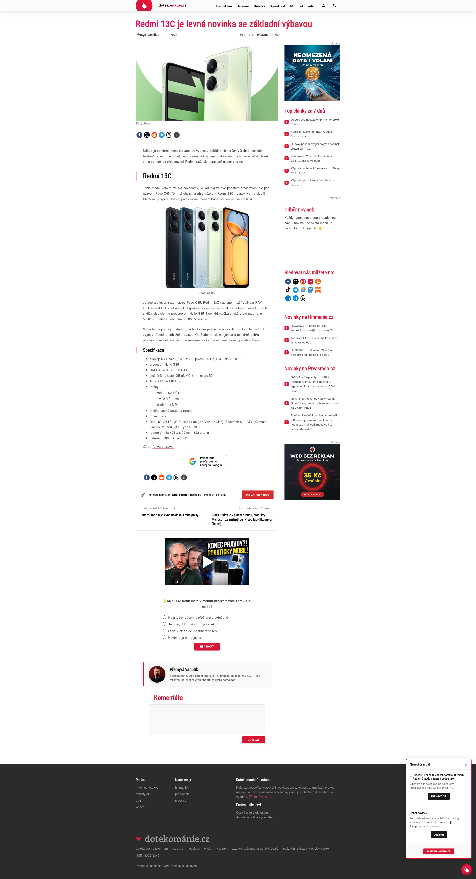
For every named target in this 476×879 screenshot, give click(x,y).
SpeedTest (277, 6)
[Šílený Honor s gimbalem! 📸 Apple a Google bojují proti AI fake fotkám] (207, 562)
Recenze (243, 6)
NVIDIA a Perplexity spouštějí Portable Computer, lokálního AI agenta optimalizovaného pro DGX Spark (313, 384)
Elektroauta (306, 6)
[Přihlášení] (323, 5)
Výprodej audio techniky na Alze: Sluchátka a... (312, 134)
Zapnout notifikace (439, 851)
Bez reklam (224, 6)
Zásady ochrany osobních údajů (255, 848)
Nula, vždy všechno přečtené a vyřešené (198, 617)
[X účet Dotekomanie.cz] (296, 282)
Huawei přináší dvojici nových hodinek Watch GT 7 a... (315, 146)
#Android (247, 35)
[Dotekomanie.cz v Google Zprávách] (303, 290)
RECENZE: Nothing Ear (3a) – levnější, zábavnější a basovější (311, 328)
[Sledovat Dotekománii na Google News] (207, 461)
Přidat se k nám (257, 494)
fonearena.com (163, 446)
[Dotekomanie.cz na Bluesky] (296, 298)
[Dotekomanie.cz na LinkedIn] (288, 298)
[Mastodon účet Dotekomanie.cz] (310, 290)
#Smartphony (267, 35)
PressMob (182, 793)
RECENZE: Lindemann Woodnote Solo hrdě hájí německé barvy (312, 352)
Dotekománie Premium (152, 848)
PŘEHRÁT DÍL (439, 796)
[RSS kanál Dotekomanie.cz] (318, 282)
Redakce (194, 848)
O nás (208, 848)
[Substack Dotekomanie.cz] (318, 290)
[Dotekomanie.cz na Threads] (303, 298)
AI (291, 6)
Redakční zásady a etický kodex (306, 848)
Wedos (140, 806)
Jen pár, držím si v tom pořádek (191, 624)
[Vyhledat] (334, 5)
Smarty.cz (143, 793)
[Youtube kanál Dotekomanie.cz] (310, 282)
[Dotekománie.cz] (161, 6)
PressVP (180, 800)
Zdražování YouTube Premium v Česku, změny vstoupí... (311, 158)
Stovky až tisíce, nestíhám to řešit (193, 631)
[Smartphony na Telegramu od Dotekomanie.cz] (296, 290)
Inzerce (178, 848)
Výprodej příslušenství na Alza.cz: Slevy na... (313, 182)
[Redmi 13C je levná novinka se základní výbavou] (177, 135)
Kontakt (222, 848)
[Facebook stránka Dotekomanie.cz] (288, 282)
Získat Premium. (260, 796)
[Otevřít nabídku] (466, 869)
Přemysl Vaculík (146, 35)
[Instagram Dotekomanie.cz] (303, 282)
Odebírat (439, 834)
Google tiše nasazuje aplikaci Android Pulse (315, 121)
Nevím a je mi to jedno (184, 637)
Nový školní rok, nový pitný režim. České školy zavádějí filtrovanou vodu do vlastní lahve (315, 403)
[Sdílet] (139, 135)
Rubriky (259, 6)
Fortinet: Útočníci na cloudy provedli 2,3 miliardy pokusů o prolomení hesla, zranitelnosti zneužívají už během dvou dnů (314, 422)
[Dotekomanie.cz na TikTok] (288, 290)
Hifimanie (181, 787)
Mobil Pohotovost (147, 787)
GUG (138, 800)
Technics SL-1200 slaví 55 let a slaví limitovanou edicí (314, 340)
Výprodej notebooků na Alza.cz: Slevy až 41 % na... (315, 170)
